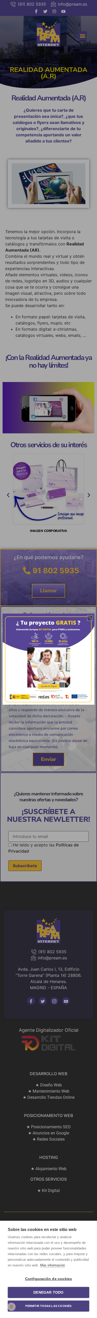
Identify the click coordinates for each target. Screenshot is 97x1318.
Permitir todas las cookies (48, 1305)
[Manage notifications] (11, 1307)
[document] (48, 659)
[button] (90, 618)
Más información (52, 1265)
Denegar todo (48, 1292)
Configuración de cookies (48, 1279)
